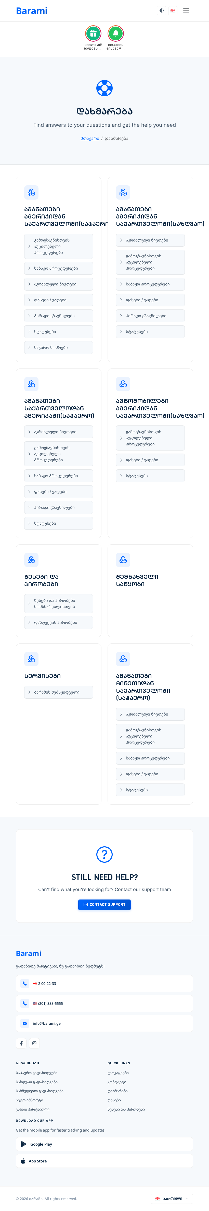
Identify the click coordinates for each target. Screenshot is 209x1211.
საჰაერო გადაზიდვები (36, 1072)
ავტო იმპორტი (29, 1100)
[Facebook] (21, 1043)
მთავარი (90, 138)
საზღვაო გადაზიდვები (37, 1081)
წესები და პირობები (126, 1109)
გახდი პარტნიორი (32, 1109)
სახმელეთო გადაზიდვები (39, 1090)
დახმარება (118, 1090)
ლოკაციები (118, 1072)
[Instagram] (34, 1043)
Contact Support (108, 904)
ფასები (114, 1100)
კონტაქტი (117, 1081)
